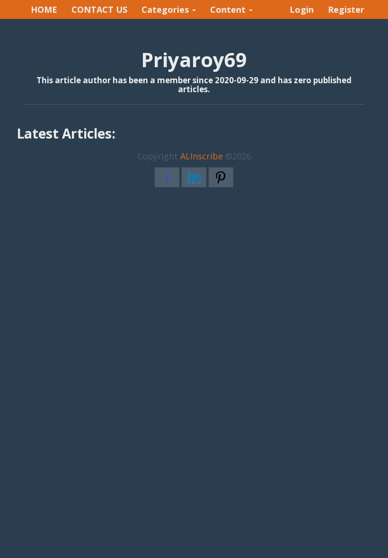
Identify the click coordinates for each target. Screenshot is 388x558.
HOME (44, 9)
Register (346, 9)
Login (302, 9)
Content (229, 9)
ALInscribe (201, 156)
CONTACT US (99, 9)
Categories (166, 9)
